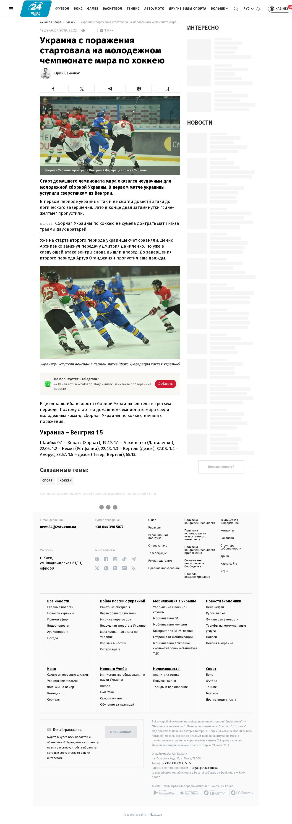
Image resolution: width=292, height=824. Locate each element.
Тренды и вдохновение (170, 687)
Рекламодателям (160, 560)
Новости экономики (223, 601)
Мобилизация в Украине (174, 601)
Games (93, 8)
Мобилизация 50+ (166, 618)
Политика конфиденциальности (199, 522)
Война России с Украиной (122, 601)
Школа (105, 686)
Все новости (58, 601)
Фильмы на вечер (60, 687)
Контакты (227, 530)
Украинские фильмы (62, 681)
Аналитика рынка (166, 675)
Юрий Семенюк (67, 73)
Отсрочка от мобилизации (173, 637)
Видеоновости (58, 626)
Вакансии (227, 538)
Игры (224, 571)
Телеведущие (157, 553)
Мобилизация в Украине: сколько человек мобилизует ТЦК (175, 648)
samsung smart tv (241, 793)
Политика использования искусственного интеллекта (195, 535)
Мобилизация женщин (170, 624)
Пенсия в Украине (219, 643)
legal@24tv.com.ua (205, 767)
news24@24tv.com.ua (58, 527)
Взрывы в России (113, 643)
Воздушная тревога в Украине (123, 626)
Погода (52, 638)
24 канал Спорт (51, 22)
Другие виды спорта (187, 8)
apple (189, 793)
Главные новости (60, 607)
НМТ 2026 (107, 692)
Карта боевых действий (118, 613)
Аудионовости (57, 632)
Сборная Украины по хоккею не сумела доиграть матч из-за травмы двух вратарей (109, 226)
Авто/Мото (154, 8)
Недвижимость (166, 669)
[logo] (36, 8)
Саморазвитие (111, 698)
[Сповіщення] (258, 8)
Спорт (211, 669)
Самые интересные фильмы (68, 675)
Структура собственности (231, 547)
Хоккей (71, 22)
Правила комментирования (197, 575)
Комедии (53, 693)
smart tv (215, 793)
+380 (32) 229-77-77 (178, 763)
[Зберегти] (167, 88)
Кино (51, 669)
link (97, 559)
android (164, 793)
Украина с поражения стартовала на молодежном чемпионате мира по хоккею (130, 22)
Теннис (133, 8)
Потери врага (110, 649)
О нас (152, 520)
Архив (225, 556)
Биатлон (212, 693)
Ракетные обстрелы (115, 607)
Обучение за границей (117, 704)
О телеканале (157, 545)
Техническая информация (230, 522)
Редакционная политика (158, 537)
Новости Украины (60, 613)
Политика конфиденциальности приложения (199, 550)
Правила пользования (164, 568)
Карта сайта (229, 563)
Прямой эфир (57, 619)
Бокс (78, 8)
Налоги (211, 637)
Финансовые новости (222, 619)
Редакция (155, 527)
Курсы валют (215, 613)
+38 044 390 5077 (109, 527)
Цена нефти (215, 607)
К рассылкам (120, 732)
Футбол (62, 8)
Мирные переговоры (116, 619)
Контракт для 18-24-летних (173, 631)
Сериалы (53, 699)
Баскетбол (112, 8)
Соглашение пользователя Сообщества (194, 563)
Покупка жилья (164, 681)
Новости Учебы (113, 669)
